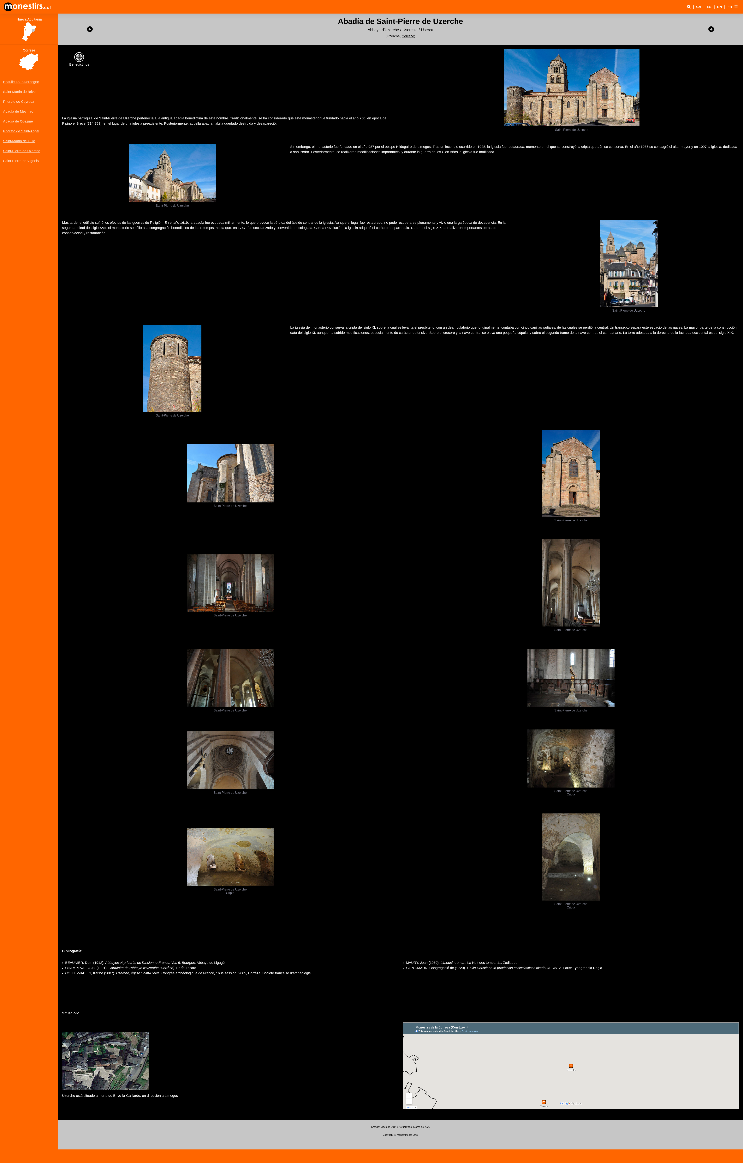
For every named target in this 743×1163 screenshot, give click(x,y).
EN (719, 7)
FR (730, 7)
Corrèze (408, 36)
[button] (736, 7)
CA (698, 7)
